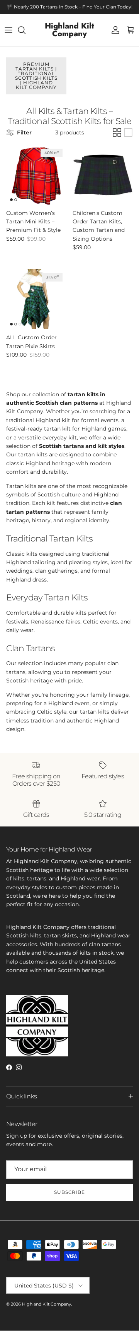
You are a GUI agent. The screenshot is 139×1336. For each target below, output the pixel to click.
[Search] (25, 30)
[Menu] (8, 30)
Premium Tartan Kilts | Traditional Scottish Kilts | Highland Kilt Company (36, 75)
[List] (128, 132)
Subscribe (69, 1192)
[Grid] (117, 132)
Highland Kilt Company (46, 1304)
